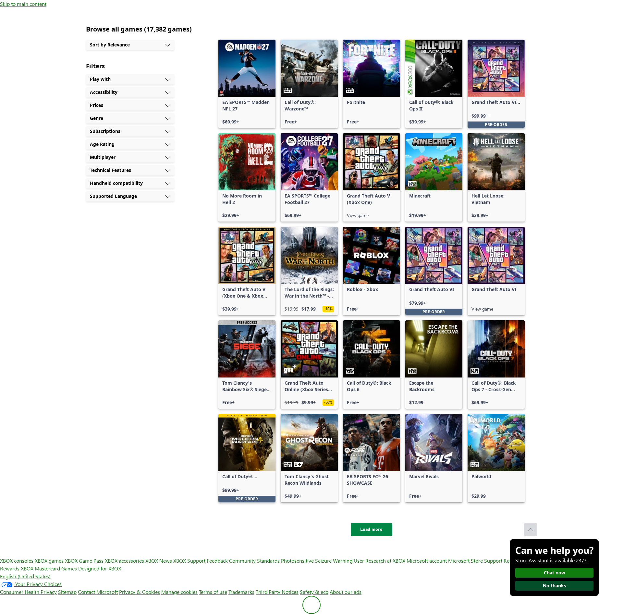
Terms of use (213, 591)
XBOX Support (189, 560)
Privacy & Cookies (139, 591)
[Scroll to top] (530, 529)
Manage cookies (179, 591)
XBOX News (158, 560)
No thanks (554, 585)
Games (69, 568)
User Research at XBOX (380, 560)
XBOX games (49, 560)
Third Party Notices (277, 591)
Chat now (554, 572)
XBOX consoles (16, 560)
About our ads (345, 591)
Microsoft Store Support (475, 560)
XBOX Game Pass (84, 560)
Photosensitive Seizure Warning (316, 560)
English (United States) (25, 576)
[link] (246, 84)
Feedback (217, 560)
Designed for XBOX (99, 568)
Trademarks (241, 591)
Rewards (9, 568)
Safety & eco (314, 591)
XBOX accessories (124, 560)
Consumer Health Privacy (28, 591)
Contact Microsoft (98, 591)
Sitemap (67, 591)
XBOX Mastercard (40, 568)
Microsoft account (427, 560)
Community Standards (254, 560)
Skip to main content (23, 3)
